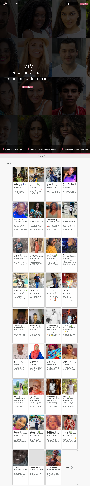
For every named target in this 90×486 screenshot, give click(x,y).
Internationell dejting (37, 156)
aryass (16, 467)
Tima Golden (68, 184)
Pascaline (51, 397)
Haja (48, 361)
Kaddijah (50, 432)
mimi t (32, 290)
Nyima (16, 255)
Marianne (34, 467)
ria (64, 219)
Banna (65, 290)
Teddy (65, 326)
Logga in (84, 4)
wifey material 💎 (18, 290)
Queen (16, 432)
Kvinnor (48, 156)
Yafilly (49, 290)
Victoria (33, 432)
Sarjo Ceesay (52, 219)
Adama (66, 361)
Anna (49, 184)
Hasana (17, 326)
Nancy (65, 255)
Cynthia (33, 397)
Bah (64, 397)
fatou (16, 397)
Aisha (65, 432)
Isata (32, 255)
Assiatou (33, 326)
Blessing (17, 219)
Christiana (18, 184)
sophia (33, 184)
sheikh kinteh (52, 467)
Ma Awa (50, 255)
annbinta (33, 219)
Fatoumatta (51, 326)
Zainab (33, 361)
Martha (16, 361)
